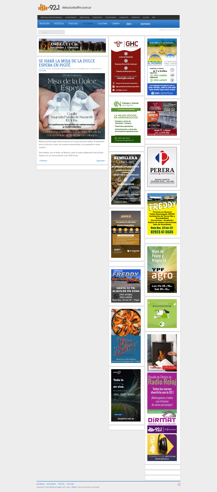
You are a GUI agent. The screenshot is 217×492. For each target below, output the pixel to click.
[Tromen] (162, 371)
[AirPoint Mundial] (126, 421)
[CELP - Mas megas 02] (162, 327)
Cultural (42, 71)
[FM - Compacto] (162, 460)
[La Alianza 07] (126, 257)
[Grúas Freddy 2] (126, 302)
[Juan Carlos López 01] (162, 135)
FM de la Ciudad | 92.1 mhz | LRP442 (63, 487)
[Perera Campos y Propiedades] (162, 186)
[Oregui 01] (72, 52)
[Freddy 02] (162, 234)
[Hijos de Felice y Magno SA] (162, 292)
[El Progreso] (162, 95)
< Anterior (43, 161)
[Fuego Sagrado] (126, 362)
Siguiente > (101, 161)
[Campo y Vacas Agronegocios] (126, 142)
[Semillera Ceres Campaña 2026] (126, 204)
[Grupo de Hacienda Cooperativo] (126, 92)
